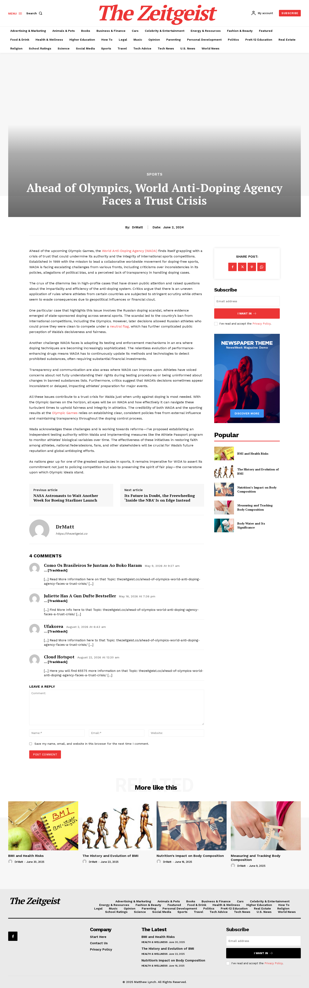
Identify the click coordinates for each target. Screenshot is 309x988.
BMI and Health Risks (252, 453)
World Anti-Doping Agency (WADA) (129, 251)
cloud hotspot (59, 657)
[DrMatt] (39, 529)
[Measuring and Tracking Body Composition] (224, 507)
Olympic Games (65, 413)
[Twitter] (242, 267)
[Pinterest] (252, 267)
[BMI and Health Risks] (224, 453)
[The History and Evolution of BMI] (224, 471)
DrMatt (137, 227)
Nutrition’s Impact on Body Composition (190, 856)
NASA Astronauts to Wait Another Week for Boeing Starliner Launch (65, 497)
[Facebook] (232, 267)
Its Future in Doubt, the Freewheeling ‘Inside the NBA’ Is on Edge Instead (159, 497)
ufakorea (53, 626)
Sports (154, 174)
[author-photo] (11, 861)
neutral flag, (120, 326)
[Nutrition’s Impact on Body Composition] (224, 489)
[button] (35, 13)
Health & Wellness (154, 942)
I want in (245, 313)
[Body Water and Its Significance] (224, 525)
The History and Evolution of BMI (110, 856)
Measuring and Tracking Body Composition (255, 507)
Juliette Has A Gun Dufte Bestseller (80, 596)
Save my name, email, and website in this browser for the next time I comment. (91, 743)
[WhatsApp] (261, 267)
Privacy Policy (261, 323)
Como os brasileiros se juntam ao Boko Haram (93, 565)
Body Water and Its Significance (251, 525)
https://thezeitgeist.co (71, 533)
